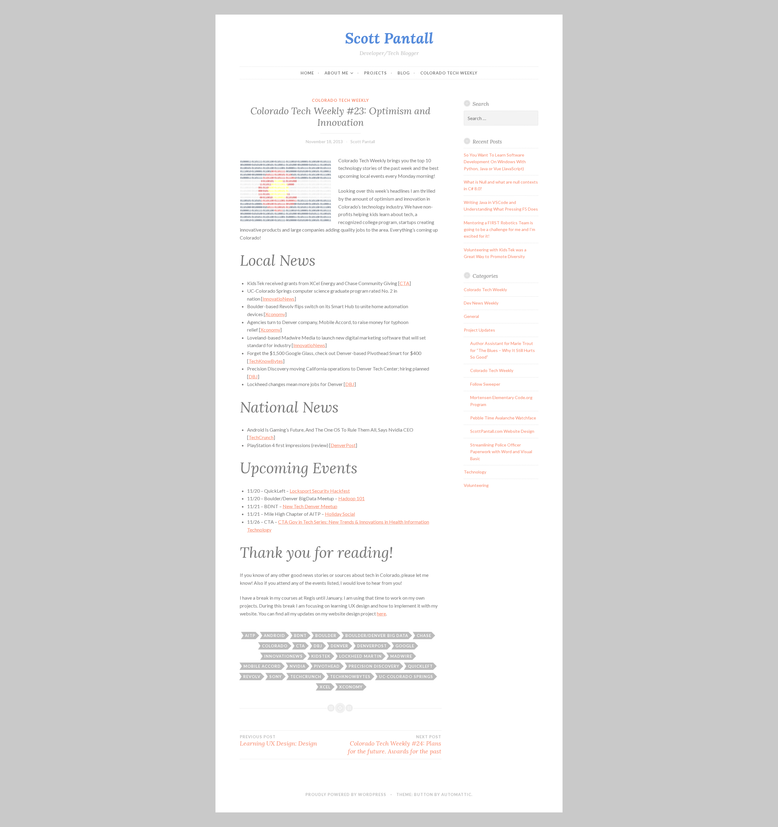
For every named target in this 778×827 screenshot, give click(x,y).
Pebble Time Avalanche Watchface (503, 417)
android (274, 635)
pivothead (327, 666)
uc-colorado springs (406, 676)
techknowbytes (350, 676)
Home (307, 73)
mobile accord (262, 666)
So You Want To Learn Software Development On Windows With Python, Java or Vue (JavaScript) (495, 161)
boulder (325, 635)
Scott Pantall (389, 38)
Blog (404, 73)
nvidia (297, 666)
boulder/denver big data (376, 635)
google (404, 645)
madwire (401, 656)
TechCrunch (261, 437)
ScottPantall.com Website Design (502, 431)
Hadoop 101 (351, 498)
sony (275, 676)
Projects (375, 73)
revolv (251, 676)
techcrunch (305, 676)
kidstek (320, 656)
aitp (250, 635)
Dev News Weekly (481, 302)
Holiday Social (340, 514)
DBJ (253, 376)
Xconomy (275, 314)
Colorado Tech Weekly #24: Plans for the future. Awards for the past (394, 744)
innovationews (283, 656)
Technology (475, 471)
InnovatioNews (278, 299)
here (381, 613)
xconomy (351, 686)
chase (424, 635)
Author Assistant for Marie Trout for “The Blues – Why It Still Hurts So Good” (502, 350)
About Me (336, 73)
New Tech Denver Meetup (310, 506)
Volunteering (476, 485)
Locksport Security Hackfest (320, 491)
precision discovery (374, 666)
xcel (325, 686)
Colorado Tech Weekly (448, 73)
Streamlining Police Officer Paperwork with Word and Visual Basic (501, 451)
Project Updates (479, 330)
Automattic (456, 794)
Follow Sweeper (485, 384)
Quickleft (420, 666)
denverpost (372, 645)
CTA (404, 283)
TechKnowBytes (266, 361)
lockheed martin (360, 656)
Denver (339, 645)
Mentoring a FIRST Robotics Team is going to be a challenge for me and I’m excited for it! (499, 229)
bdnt (300, 635)
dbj (318, 645)
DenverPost (343, 445)
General (471, 316)
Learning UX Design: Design (278, 740)
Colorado (274, 645)
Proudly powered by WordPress (345, 794)
